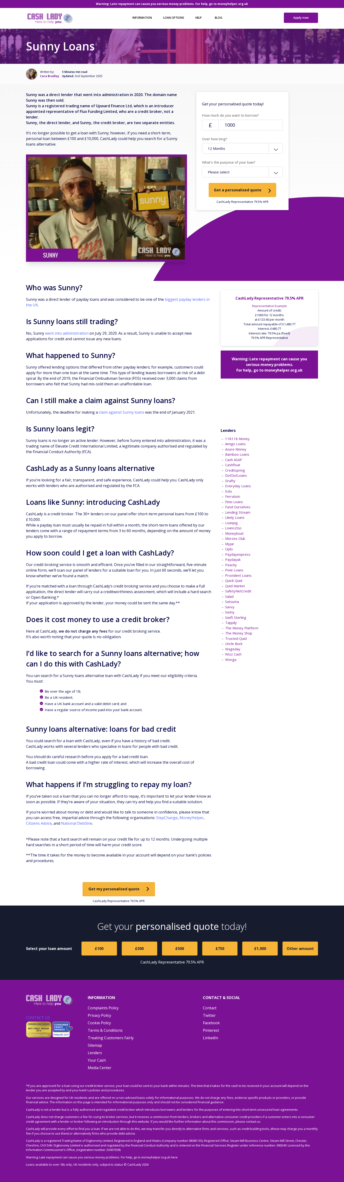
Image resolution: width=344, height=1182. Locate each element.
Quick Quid (233, 580)
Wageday (232, 649)
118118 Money (237, 438)
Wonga (230, 659)
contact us (253, 1121)
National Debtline (76, 823)
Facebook (211, 1022)
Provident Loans (238, 575)
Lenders (95, 1052)
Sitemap (95, 1045)
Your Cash (97, 1060)
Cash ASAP (233, 459)
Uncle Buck (233, 643)
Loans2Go (233, 528)
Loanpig (231, 522)
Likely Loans (235, 517)
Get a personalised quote (237, 190)
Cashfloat (232, 464)
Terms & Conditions (105, 1030)
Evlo (228, 491)
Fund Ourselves (237, 507)
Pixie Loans (234, 570)
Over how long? (214, 138)
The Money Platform (241, 628)
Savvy (229, 607)
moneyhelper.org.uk (232, 4)
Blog (218, 18)
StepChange (167, 817)
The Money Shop (238, 633)
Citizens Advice (39, 823)
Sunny (229, 612)
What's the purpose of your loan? (228, 162)
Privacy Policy (99, 1015)
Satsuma (232, 601)
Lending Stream (237, 512)
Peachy (231, 564)
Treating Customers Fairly (111, 1037)
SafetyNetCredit (238, 591)
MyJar (229, 543)
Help (198, 18)
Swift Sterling (235, 617)
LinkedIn (210, 1037)
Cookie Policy (99, 1022)
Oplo (229, 549)
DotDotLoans (236, 475)
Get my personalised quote (113, 889)
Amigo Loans (235, 443)
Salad (229, 596)
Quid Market (235, 586)
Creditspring (235, 470)
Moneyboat (234, 533)
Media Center (99, 1067)
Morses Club (235, 538)
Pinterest (211, 1030)
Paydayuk (233, 559)
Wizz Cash (233, 654)
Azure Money (235, 449)
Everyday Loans (238, 486)
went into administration (66, 333)
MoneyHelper (191, 817)
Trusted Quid (236, 638)
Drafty (230, 480)
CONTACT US (38, 1017)
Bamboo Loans (237, 454)
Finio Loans (234, 501)
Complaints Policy (103, 1007)
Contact (209, 1007)
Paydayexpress (237, 554)
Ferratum (232, 496)
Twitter (209, 1015)
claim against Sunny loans (121, 412)
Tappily (231, 622)
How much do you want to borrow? (230, 115)
